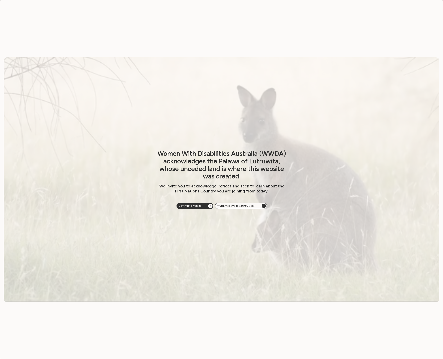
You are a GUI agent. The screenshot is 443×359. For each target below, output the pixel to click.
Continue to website (190, 205)
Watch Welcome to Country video (236, 205)
